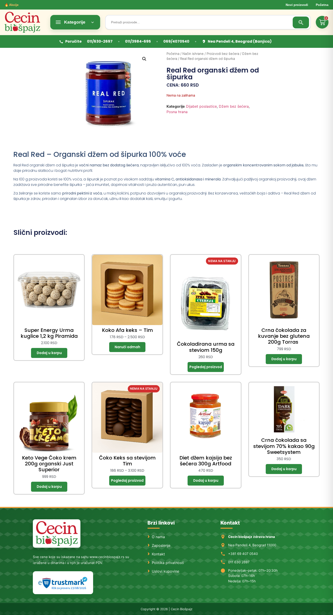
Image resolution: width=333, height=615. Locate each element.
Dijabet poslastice (201, 106)
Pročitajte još (206, 367)
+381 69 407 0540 (243, 554)
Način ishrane (193, 54)
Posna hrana (177, 111)
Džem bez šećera (234, 106)
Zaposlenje (161, 545)
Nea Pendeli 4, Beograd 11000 (252, 545)
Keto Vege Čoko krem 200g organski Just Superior (49, 463)
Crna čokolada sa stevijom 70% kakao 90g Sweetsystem (284, 446)
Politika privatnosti (168, 562)
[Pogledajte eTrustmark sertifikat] (63, 582)
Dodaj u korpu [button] (49, 353)
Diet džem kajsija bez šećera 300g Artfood (205, 460)
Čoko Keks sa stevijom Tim (127, 460)
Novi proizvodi (297, 5)
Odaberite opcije (127, 347)
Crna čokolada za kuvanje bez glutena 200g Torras (284, 336)
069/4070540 (176, 41)
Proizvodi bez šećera (223, 54)
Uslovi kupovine (165, 571)
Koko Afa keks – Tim (127, 330)
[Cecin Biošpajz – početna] (25, 22)
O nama (158, 537)
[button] (144, 59)
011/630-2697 (100, 41)
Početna (322, 5)
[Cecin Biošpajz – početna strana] (56, 533)
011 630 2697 (239, 562)
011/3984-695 (138, 41)
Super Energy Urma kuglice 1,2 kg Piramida (49, 333)
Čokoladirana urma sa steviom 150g (205, 346)
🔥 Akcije (12, 5)
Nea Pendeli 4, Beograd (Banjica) (240, 41)
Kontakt (158, 554)
